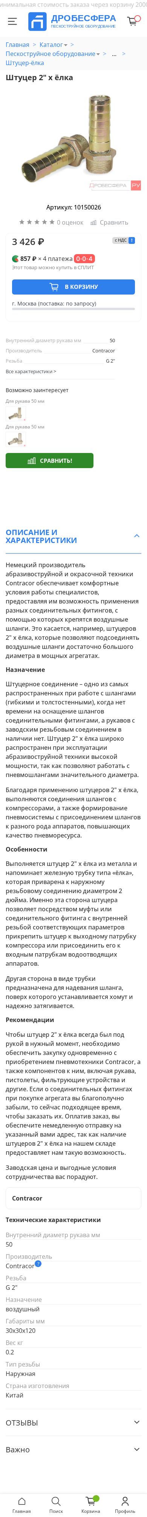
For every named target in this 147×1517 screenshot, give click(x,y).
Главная (17, 44)
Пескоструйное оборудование (50, 54)
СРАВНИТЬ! (56, 460)
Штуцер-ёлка (25, 63)
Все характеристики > (31, 371)
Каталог (51, 44)
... (114, 53)
